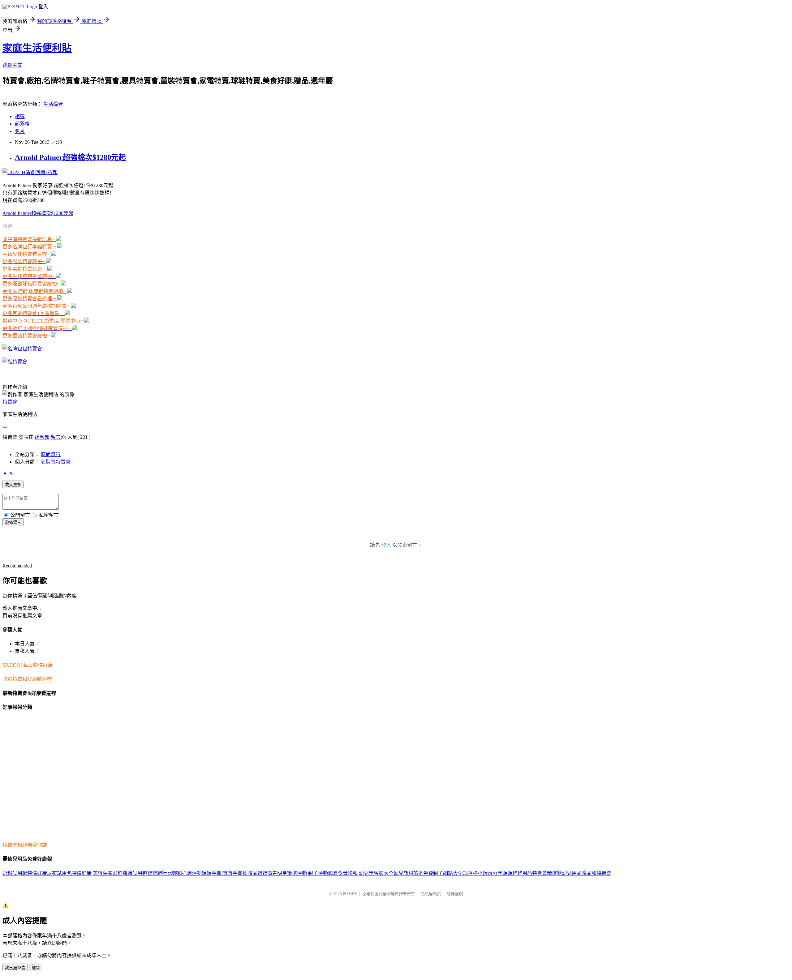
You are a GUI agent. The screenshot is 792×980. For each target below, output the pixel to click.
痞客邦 (42, 437)
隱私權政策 (431, 894)
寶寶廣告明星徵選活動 (282, 873)
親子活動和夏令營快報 (333, 873)
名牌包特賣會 (56, 461)
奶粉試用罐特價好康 (24, 873)
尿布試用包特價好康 (69, 873)
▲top (8, 472)
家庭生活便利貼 (37, 47)
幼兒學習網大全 (376, 873)
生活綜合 (53, 104)
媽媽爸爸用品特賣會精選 (529, 873)
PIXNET (350, 894)
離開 (36, 967)
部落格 (22, 123)
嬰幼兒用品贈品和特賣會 (584, 873)
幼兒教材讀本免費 (413, 873)
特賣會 (9, 401)
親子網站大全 (448, 873)
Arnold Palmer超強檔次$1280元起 (70, 157)
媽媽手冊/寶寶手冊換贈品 (229, 873)
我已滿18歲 (15, 967)
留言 (56, 437)
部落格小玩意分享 (482, 873)
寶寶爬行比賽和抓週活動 (174, 873)
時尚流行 (51, 454)
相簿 (20, 116)
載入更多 (13, 484)
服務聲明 (455, 894)
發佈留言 (13, 522)
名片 (20, 131)
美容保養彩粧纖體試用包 (120, 873)
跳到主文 (12, 65)
